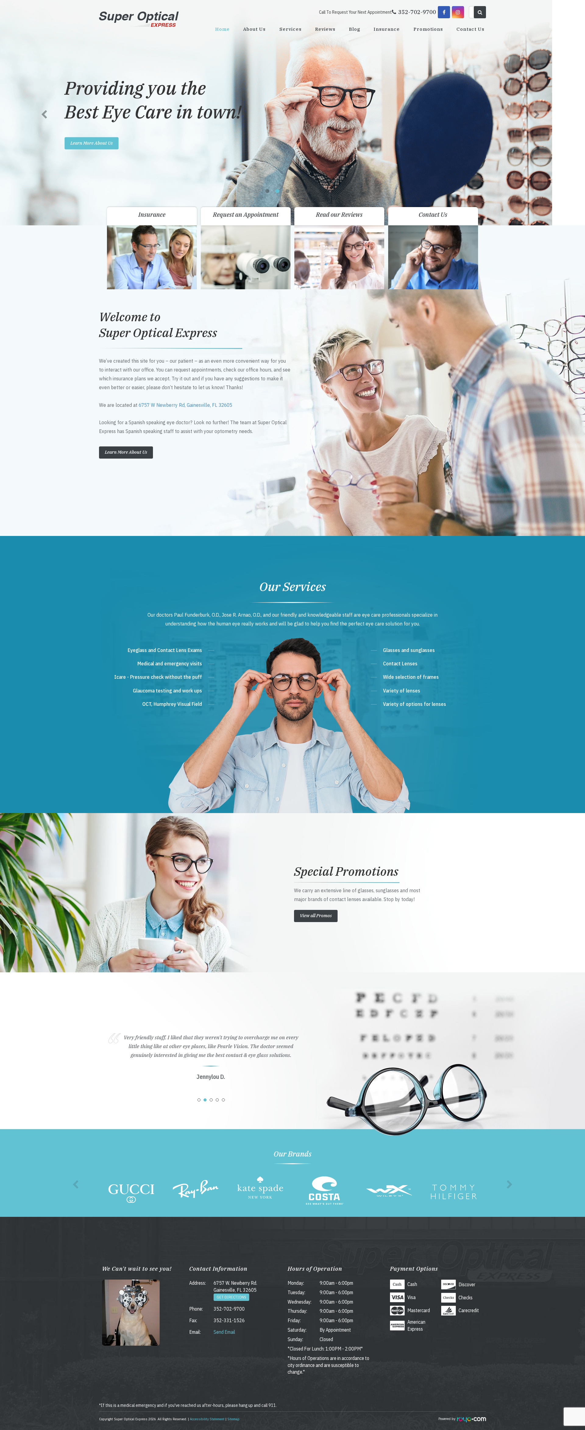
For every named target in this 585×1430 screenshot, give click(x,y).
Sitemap (233, 1419)
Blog (354, 29)
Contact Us (470, 29)
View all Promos (316, 915)
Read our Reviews (339, 214)
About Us (254, 29)
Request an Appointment (245, 214)
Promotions (428, 29)
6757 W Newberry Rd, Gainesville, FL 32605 (185, 404)
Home (222, 29)
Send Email (224, 1332)
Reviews (325, 29)
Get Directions (231, 1297)
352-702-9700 (229, 1309)
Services (290, 29)
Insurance (387, 29)
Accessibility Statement (207, 1419)
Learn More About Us (124, 143)
